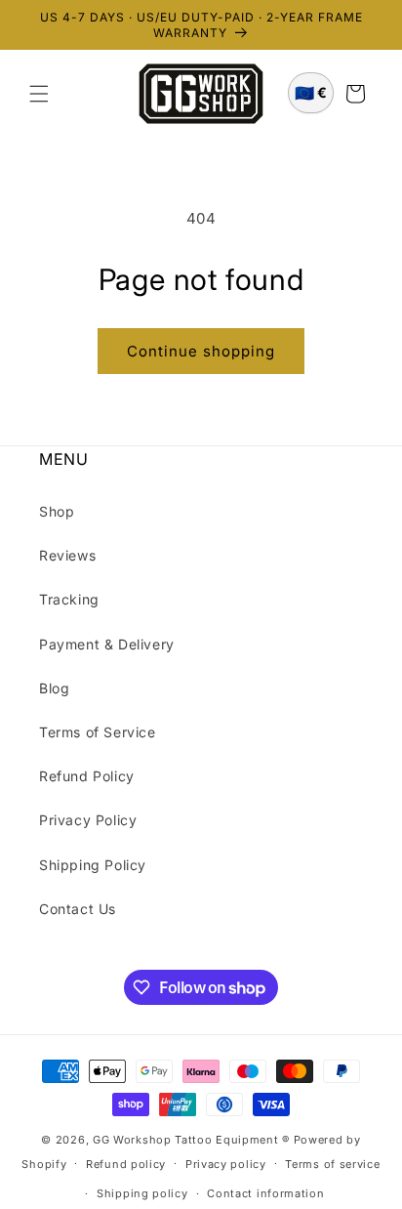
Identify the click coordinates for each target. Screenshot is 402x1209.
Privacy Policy (88, 820)
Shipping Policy (92, 864)
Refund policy (126, 1164)
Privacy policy (225, 1164)
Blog (54, 688)
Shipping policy (142, 1193)
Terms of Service (97, 732)
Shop (56, 511)
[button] (39, 93)
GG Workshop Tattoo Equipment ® (191, 1139)
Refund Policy (87, 776)
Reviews (67, 555)
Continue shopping (201, 351)
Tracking (69, 599)
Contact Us (77, 908)
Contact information (265, 1193)
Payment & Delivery (107, 644)
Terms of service (332, 1164)
